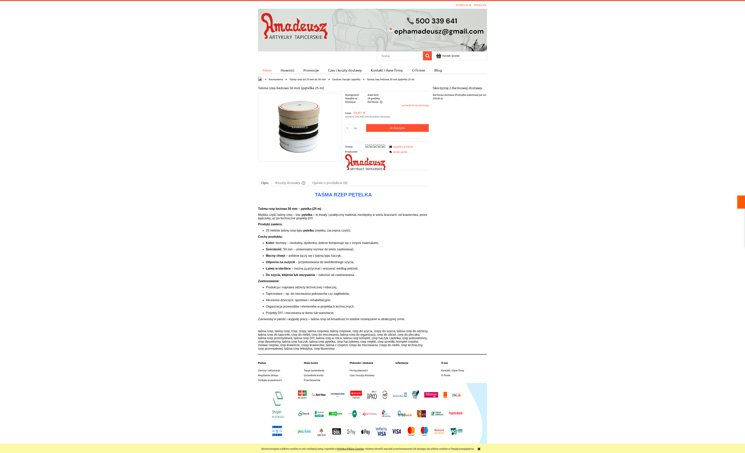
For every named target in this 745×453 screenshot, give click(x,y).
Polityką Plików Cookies (350, 448)
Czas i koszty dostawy (362, 375)
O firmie (445, 375)
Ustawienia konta (313, 375)
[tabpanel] (343, 270)
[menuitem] (267, 70)
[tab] (265, 182)
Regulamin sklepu (268, 375)
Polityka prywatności (270, 380)
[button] (400, 146)
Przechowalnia (312, 380)
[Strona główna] (372, 30)
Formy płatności (359, 370)
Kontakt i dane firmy (452, 370)
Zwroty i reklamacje (269, 370)
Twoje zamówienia (314, 370)
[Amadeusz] (365, 161)
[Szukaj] (427, 55)
